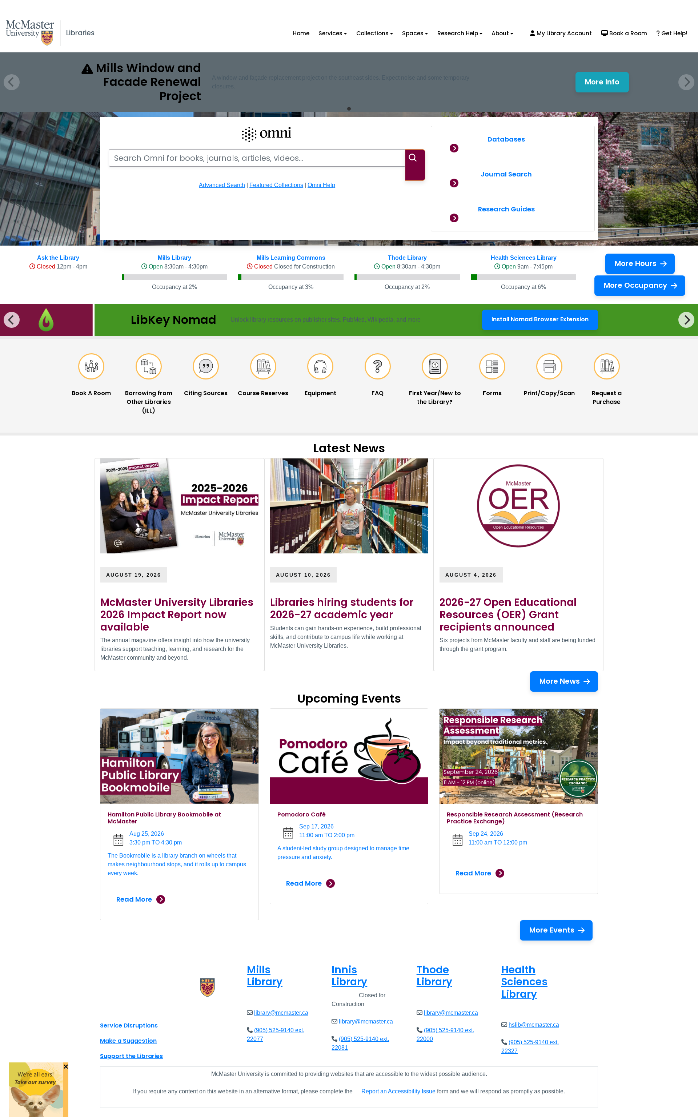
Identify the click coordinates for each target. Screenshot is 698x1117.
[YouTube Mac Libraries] (133, 1009)
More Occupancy (635, 285)
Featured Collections (276, 185)
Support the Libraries (131, 1056)
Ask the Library (58, 258)
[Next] (686, 320)
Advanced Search (222, 185)
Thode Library (407, 258)
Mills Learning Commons (291, 258)
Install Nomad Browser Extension (540, 321)
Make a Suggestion (128, 1041)
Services (330, 33)
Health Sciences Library (524, 258)
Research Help (457, 33)
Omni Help (321, 185)
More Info (607, 84)
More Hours (636, 263)
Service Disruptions (129, 1025)
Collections (372, 33)
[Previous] (12, 320)
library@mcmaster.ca (281, 1013)
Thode (434, 976)
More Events (551, 930)
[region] (349, 320)
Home (301, 33)
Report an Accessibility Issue (398, 1091)
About (500, 33)
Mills (264, 976)
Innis (349, 976)
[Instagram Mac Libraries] (124, 1009)
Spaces (413, 33)
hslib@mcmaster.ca (534, 1025)
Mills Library (174, 258)
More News (559, 681)
